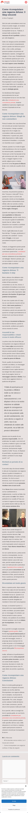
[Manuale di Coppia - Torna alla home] (7, 2)
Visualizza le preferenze (14, 809)
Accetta (14, 801)
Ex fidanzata (8, 737)
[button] (26, 786)
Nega (14, 805)
